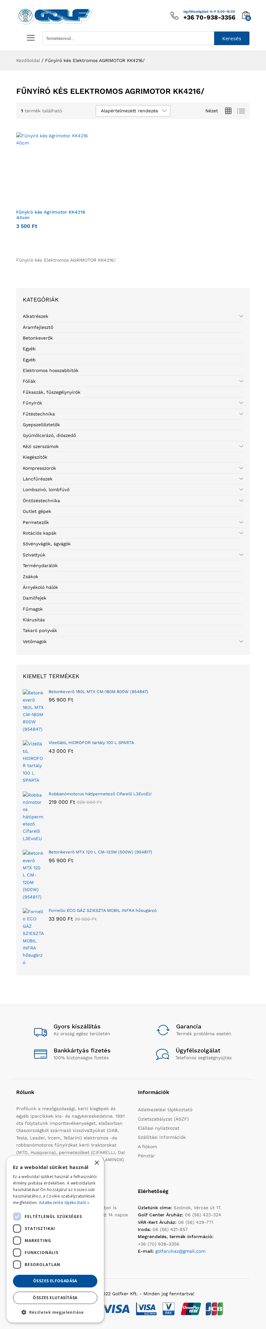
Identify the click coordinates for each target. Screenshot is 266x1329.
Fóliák (29, 381)
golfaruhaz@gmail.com (180, 1251)
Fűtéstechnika (39, 413)
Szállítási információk (162, 1137)
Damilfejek (34, 598)
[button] (45, 201)
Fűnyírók (32, 402)
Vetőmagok (35, 641)
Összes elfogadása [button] (55, 1281)
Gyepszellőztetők (41, 424)
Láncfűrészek (38, 478)
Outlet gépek (37, 511)
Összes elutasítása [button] (55, 1297)
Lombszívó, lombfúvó (46, 489)
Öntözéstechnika (41, 500)
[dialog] (55, 1239)
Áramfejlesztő (38, 327)
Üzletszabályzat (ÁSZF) (163, 1119)
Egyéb (29, 348)
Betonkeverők (38, 338)
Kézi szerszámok (41, 446)
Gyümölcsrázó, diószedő (49, 435)
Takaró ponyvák (40, 630)
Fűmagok (33, 609)
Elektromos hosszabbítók (51, 370)
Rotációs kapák (39, 533)
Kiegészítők (35, 457)
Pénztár (146, 1155)
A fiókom (147, 1146)
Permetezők (36, 522)
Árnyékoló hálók (40, 587)
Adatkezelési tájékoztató (165, 1109)
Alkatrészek (35, 316)
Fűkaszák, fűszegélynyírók (51, 392)
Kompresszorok (39, 468)
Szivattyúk (34, 554)
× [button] (96, 1163)
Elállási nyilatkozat (158, 1128)
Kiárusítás (34, 619)
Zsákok (30, 576)
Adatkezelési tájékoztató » (64, 1202)
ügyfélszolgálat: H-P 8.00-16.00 (209, 12)
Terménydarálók (40, 565)
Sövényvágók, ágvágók (47, 543)
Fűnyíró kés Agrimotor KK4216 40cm (50, 214)
